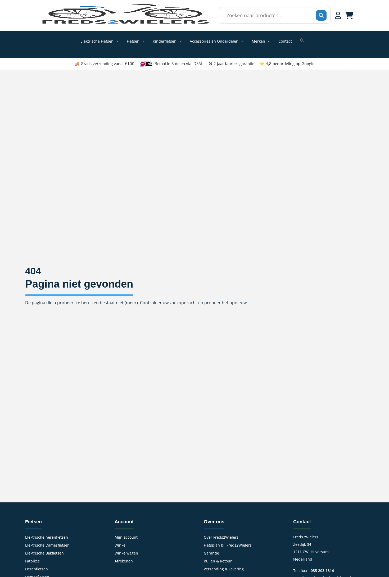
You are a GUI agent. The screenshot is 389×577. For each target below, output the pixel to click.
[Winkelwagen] (349, 15)
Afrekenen (124, 561)
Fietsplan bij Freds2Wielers (228, 545)
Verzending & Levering (224, 569)
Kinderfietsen (165, 41)
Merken (258, 41)
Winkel (120, 545)
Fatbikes (32, 561)
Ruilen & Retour (218, 561)
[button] (302, 40)
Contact (285, 41)
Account (124, 521)
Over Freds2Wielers (221, 537)
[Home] (125, 23)
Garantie (211, 553)
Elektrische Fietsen (97, 41)
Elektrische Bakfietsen (44, 553)
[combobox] (273, 15)
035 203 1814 (322, 570)
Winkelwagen (126, 553)
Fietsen (133, 41)
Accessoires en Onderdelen (214, 41)
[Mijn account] (338, 15)
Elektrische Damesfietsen (47, 545)
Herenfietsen (36, 569)
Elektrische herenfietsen (46, 537)
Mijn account (126, 537)
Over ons (214, 521)
